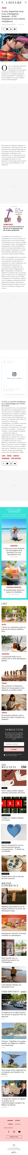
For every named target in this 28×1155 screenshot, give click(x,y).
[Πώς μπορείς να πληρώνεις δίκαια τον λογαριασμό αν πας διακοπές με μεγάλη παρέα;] (14, 673)
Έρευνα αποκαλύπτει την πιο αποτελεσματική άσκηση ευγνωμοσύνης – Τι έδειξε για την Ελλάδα (13, 848)
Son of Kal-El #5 (17, 246)
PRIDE (4, 8)
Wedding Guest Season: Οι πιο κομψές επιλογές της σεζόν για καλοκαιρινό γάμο (13, 908)
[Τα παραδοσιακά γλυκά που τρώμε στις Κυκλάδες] (14, 573)
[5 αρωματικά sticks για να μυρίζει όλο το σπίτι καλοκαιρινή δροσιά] (14, 643)
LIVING (4, 788)
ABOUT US (11, 1124)
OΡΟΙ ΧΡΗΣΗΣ (18, 1124)
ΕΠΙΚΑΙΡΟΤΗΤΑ (10, 992)
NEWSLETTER (14, 1136)
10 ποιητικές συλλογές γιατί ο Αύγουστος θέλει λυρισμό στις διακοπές (13, 717)
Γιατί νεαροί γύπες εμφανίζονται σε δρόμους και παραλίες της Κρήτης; (14, 1072)
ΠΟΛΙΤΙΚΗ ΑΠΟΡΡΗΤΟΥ (8, 1127)
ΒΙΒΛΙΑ (4, 712)
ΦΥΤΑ (4, 624)
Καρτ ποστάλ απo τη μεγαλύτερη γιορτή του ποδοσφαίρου (10, 960)
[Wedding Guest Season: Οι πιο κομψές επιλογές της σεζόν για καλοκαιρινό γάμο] (14, 896)
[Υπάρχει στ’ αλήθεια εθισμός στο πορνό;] (14, 805)
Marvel (24, 444)
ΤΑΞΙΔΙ (4, 683)
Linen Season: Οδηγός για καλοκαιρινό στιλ (11, 986)
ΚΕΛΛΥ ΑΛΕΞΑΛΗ (14, 556)
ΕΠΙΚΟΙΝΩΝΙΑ (10, 1120)
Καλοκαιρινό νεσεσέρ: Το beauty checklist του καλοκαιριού (14, 934)
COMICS (16, 455)
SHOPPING (5, 654)
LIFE (3, 455)
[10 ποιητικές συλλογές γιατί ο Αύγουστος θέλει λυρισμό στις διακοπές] (14, 702)
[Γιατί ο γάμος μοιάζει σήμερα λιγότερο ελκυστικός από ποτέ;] (14, 778)
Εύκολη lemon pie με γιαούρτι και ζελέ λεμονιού (13, 877)
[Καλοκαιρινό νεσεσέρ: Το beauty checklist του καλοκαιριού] (14, 923)
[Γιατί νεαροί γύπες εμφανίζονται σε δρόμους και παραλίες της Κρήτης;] (14, 1059)
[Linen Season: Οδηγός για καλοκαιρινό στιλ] (14, 974)
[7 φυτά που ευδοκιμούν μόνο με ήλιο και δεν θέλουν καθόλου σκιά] (14, 614)
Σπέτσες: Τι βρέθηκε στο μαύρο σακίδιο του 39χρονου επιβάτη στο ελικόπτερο (14, 1043)
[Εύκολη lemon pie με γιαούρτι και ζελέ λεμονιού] (14, 863)
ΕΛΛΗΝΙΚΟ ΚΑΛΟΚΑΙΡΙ (14, 587)
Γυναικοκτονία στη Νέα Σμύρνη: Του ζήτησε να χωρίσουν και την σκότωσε (14, 1014)
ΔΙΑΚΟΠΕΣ (14, 545)
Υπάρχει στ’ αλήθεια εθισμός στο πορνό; (12, 819)
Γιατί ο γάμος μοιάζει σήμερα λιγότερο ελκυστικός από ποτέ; (13, 791)
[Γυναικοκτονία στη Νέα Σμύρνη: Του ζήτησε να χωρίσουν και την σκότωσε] (14, 1002)
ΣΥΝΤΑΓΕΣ (5, 873)
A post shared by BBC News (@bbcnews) (14, 394)
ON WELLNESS (9, 766)
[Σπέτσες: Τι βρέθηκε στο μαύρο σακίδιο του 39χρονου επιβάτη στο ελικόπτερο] (14, 1031)
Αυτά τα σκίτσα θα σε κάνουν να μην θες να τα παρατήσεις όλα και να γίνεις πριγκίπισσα (13, 228)
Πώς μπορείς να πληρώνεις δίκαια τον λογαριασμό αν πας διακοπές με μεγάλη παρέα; (13, 688)
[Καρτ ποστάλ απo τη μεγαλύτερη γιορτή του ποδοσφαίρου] (14, 947)
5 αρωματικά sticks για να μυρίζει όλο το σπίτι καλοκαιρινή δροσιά (14, 658)
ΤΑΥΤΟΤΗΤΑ (17, 1120)
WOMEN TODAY (8, 224)
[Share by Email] (15, 29)
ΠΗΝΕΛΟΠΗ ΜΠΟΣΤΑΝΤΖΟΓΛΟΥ (9, 24)
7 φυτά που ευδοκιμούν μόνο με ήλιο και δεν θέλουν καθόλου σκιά (14, 629)
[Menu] (2, 2)
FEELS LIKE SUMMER (14, 511)
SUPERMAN (5, 458)
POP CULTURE (16, 458)
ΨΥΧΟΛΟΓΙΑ (6, 815)
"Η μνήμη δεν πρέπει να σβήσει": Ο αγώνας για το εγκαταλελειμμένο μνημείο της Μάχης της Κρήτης (14, 1102)
